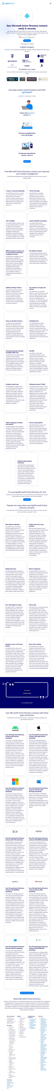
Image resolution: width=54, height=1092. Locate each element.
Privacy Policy (9, 1086)
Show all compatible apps (27, 993)
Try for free (27, 40)
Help (8, 1088)
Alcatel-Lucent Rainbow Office (33, 1025)
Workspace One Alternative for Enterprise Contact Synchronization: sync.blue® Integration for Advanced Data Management (44, 1034)
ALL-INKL (31, 1026)
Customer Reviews (10, 1083)
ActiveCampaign (33, 1021)
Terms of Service (10, 1085)
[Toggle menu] (50, 3)
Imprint (8, 1084)
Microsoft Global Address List (33, 1019)
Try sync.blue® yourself (27, 703)
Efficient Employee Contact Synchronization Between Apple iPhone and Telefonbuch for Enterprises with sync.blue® (44, 1045)
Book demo (27, 161)
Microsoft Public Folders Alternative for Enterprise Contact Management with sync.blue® (44, 1066)
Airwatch (31, 1023)
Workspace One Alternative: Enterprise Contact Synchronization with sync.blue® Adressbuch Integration (44, 1056)
